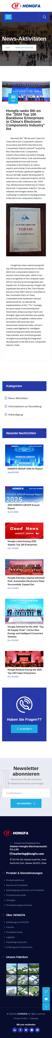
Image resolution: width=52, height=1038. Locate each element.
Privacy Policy (20, 1018)
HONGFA (22, 1013)
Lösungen (10, 900)
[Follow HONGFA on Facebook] (20, 1029)
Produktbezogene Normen (19, 905)
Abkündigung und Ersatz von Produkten (25, 890)
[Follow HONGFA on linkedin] (14, 1029)
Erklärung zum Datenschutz (19, 947)
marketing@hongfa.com (28, 853)
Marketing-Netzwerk (16, 942)
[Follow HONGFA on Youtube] (37, 1029)
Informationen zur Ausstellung (24, 406)
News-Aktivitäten (24, 48)
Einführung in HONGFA (17, 922)
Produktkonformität (16, 895)
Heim (8, 48)
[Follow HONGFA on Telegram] (31, 1029)
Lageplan (10, 937)
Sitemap (34, 1018)
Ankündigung (15, 414)
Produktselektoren (15, 880)
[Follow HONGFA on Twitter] (26, 1029)
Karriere (10, 927)
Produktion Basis (14, 932)
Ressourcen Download (16, 885)
